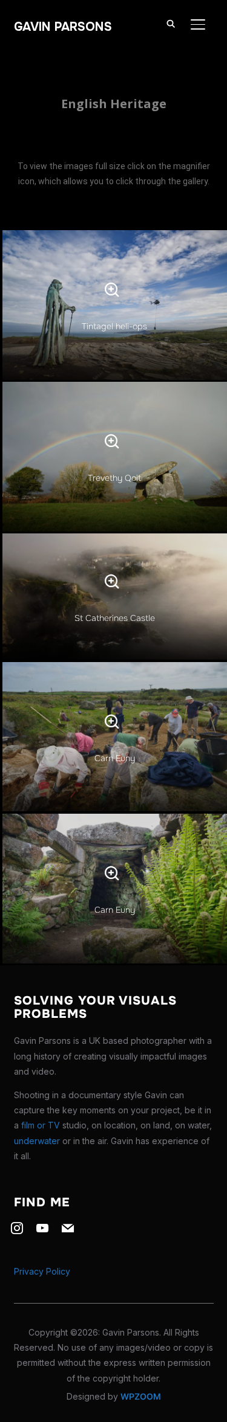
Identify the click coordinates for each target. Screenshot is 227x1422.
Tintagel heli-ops (114, 326)
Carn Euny (114, 758)
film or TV (40, 1125)
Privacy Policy (42, 1271)
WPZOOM (140, 1396)
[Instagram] (17, 1227)
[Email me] (68, 1227)
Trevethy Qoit (114, 477)
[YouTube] (42, 1227)
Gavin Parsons (63, 26)
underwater (37, 1141)
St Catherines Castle (114, 618)
